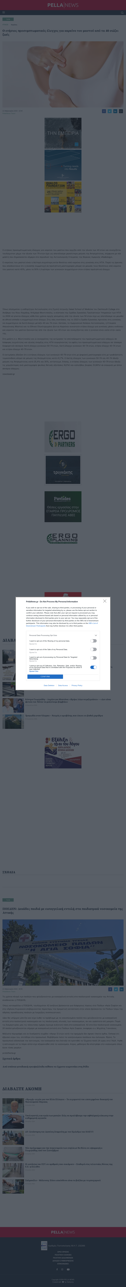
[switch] (93, 641)
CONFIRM (45, 677)
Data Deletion (49, 685)
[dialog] (63, 643)
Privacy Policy (77, 685)
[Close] (105, 601)
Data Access (63, 685)
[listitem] (63, 635)
